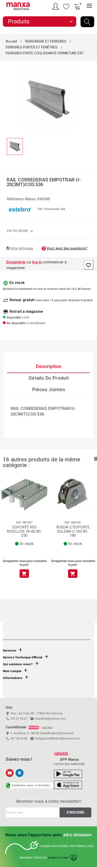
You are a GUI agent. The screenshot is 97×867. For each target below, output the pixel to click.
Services (9, 650)
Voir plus (47, 727)
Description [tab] (48, 366)
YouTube (10, 773)
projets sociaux (58, 857)
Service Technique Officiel (22, 657)
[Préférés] (66, 6)
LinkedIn (20, 773)
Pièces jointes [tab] (48, 389)
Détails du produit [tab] (48, 378)
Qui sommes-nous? (18, 664)
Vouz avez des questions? (67, 248)
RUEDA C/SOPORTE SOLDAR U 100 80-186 (72, 531)
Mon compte (12, 671)
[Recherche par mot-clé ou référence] (87, 21)
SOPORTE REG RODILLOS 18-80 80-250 (24, 531)
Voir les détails (20, 230)
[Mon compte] (56, 6)
